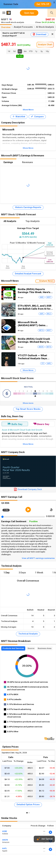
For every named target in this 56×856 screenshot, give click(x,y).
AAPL (4, 848)
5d (14, 51)
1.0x (6, 510)
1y (36, 51)
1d (9, 51)
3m (20, 52)
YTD (31, 51)
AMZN (5, 840)
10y (47, 51)
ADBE (4, 831)
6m (25, 51)
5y (42, 51)
